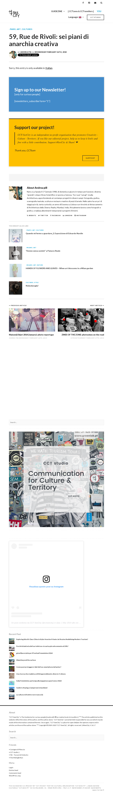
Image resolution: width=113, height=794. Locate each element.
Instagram (81, 215)
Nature (40, 265)
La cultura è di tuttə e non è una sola (29, 695)
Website (32, 215)
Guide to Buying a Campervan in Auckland (31, 688)
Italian (48, 68)
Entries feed (13, 770)
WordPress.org (14, 776)
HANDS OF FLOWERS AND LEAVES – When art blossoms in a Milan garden (59, 268)
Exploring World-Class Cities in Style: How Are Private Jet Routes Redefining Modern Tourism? (52, 639)
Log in (11, 767)
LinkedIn (68, 215)
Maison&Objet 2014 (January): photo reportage (31, 335)
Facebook (56, 215)
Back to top (98, 790)
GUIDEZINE (56, 11)
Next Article (96, 305)
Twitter (44, 215)
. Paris (12, 29)
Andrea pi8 (25, 52)
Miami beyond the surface (26, 660)
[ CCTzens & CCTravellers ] (81, 11)
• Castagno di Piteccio (17, 749)
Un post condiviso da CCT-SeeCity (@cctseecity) (32, 623)
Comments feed (15, 773)
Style (36, 282)
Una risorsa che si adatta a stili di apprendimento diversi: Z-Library (41, 674)
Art (19, 29)
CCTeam (74, 338)
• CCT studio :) (14, 752)
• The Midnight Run (16, 758)
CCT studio (95, 17)
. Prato (29, 230)
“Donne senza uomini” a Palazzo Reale (43, 251)
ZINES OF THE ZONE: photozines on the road (83, 335)
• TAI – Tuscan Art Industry (18, 755)
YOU (99, 11)
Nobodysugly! (32, 286)
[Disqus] (56, 381)
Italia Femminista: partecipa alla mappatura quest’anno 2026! (39, 681)
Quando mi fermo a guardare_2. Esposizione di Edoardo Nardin (54, 233)
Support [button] (90, 158)
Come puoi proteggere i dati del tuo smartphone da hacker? (38, 667)
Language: (73, 17)
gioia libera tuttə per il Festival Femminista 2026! (34, 653)
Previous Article (19, 305)
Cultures (27, 29)
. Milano (29, 247)
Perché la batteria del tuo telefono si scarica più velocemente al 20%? (42, 646)
